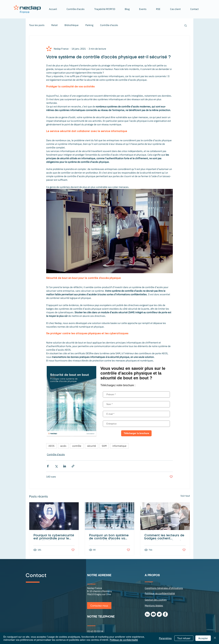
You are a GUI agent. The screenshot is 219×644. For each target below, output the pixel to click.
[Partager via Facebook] (47, 466)
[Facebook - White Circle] (165, 614)
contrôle (76, 445)
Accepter (203, 638)
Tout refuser (183, 638)
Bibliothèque (72, 25)
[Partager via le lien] (73, 466)
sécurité (91, 445)
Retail (54, 25)
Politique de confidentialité (124, 639)
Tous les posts (36, 25)
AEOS (51, 445)
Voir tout (185, 495)
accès (63, 445)
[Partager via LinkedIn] (64, 466)
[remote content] (109, 401)
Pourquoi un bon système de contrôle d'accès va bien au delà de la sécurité (109, 537)
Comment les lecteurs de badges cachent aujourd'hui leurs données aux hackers (164, 537)
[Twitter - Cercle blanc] (159, 614)
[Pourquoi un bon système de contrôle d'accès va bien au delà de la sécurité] (109, 516)
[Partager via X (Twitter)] (56, 466)
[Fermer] (215, 638)
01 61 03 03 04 (95, 631)
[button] (104, 9)
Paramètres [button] (165, 638)
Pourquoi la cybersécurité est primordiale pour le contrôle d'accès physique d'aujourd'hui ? (53, 537)
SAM (104, 445)
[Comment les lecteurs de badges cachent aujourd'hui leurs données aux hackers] (165, 516)
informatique (119, 445)
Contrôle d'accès (109, 25)
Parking (89, 25)
